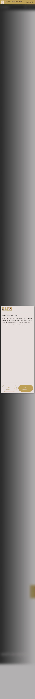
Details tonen (8, 388)
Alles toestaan (24, 388)
